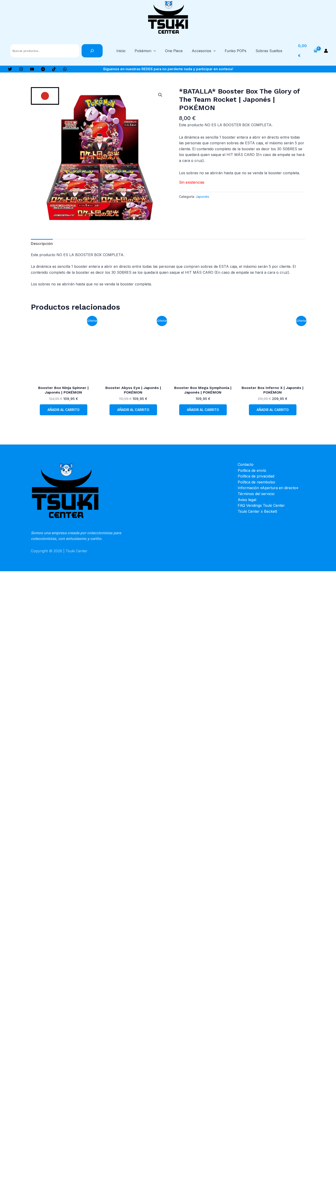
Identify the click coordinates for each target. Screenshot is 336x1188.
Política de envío (252, 470)
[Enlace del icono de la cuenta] (326, 51)
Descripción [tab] (42, 243)
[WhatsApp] (65, 69)
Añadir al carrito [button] (64, 410)
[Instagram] (21, 69)
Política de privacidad (256, 476)
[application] (153, 50)
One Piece (174, 50)
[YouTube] (32, 69)
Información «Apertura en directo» (268, 487)
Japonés (202, 196)
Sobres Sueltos (269, 50)
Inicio (120, 50)
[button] (160, 95)
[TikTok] (54, 69)
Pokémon (143, 50)
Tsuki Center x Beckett (257, 511)
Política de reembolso (256, 482)
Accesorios (201, 50)
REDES (147, 69)
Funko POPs (235, 50)
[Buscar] (92, 50)
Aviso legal (247, 499)
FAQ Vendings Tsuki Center (261, 505)
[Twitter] (10, 69)
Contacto (245, 464)
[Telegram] (43, 69)
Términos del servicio (256, 493)
